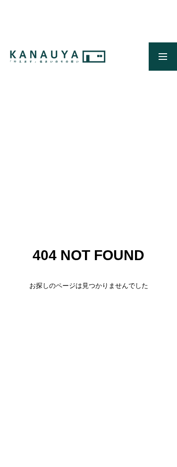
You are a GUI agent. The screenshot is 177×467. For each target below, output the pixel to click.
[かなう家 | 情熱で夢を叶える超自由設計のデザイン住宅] (57, 56)
